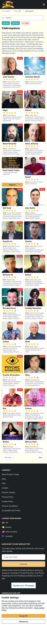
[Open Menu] (44, 4)
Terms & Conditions (10, 506)
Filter (16, 23)
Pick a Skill (17, 11)
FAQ (3, 483)
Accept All (23, 616)
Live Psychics (6, 11)
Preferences (23, 621)
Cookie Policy (7, 501)
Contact (5, 488)
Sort (7, 23)
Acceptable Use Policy (11, 510)
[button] (4, 79)
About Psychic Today (10, 474)
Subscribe (23, 564)
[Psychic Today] (8, 4)
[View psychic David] (12, 172)
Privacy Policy (7, 497)
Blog (4, 479)
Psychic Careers (8, 492)
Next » (41, 457)
